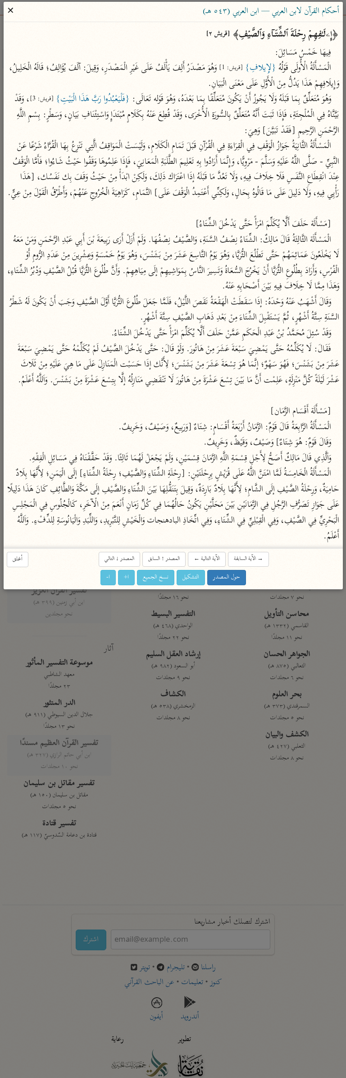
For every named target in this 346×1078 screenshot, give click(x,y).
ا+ (126, 577)
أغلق (18, 559)
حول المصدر (226, 577)
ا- (108, 577)
